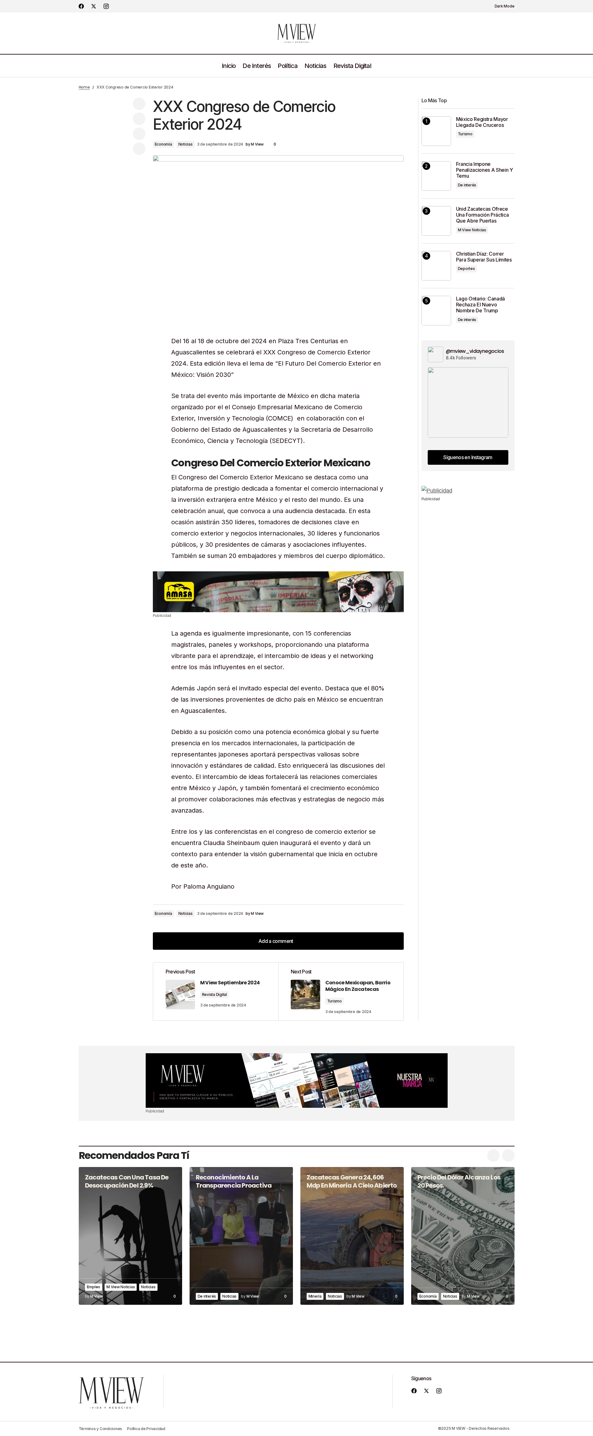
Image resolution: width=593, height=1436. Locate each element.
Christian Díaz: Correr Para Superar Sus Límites (484, 257)
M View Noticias (472, 230)
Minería (315, 1296)
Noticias (185, 144)
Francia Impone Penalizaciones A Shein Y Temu (484, 170)
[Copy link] (139, 148)
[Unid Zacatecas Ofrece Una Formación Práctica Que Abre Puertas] (436, 221)
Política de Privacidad (146, 1428)
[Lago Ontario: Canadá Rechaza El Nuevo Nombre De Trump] (436, 310)
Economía (163, 144)
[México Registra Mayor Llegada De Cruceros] (436, 131)
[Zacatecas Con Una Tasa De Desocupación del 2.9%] (130, 1236)
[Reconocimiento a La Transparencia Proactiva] (241, 1236)
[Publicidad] (278, 591)
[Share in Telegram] (139, 133)
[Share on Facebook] (139, 103)
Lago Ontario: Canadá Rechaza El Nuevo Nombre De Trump (480, 305)
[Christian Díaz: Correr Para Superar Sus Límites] (436, 266)
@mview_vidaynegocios (475, 351)
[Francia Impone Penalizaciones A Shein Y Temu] (436, 176)
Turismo (334, 1001)
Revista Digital (214, 994)
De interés (467, 185)
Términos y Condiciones (100, 1428)
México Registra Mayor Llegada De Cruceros (482, 122)
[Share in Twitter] (139, 118)
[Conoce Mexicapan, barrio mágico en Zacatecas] (340, 992)
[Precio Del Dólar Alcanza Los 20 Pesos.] (463, 1236)
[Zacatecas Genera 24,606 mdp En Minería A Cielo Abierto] (352, 1236)
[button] (501, 6)
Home (84, 87)
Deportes (466, 268)
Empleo (94, 1287)
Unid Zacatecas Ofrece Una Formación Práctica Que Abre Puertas (482, 215)
